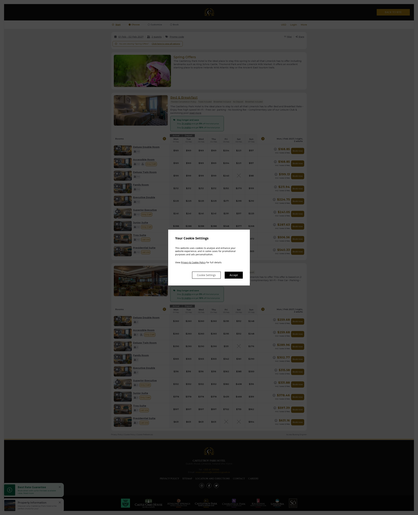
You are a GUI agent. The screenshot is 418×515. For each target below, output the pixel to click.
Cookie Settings (206, 275)
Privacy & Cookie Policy (193, 262)
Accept (234, 275)
